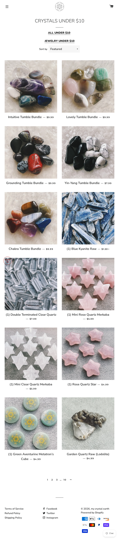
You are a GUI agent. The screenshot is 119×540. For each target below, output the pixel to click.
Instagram (52, 517)
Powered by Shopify (92, 512)
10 (65, 479)
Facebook (51, 508)
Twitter (50, 513)
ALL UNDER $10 (59, 33)
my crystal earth (100, 508)
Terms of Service (14, 508)
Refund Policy (12, 513)
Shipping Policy (13, 517)
